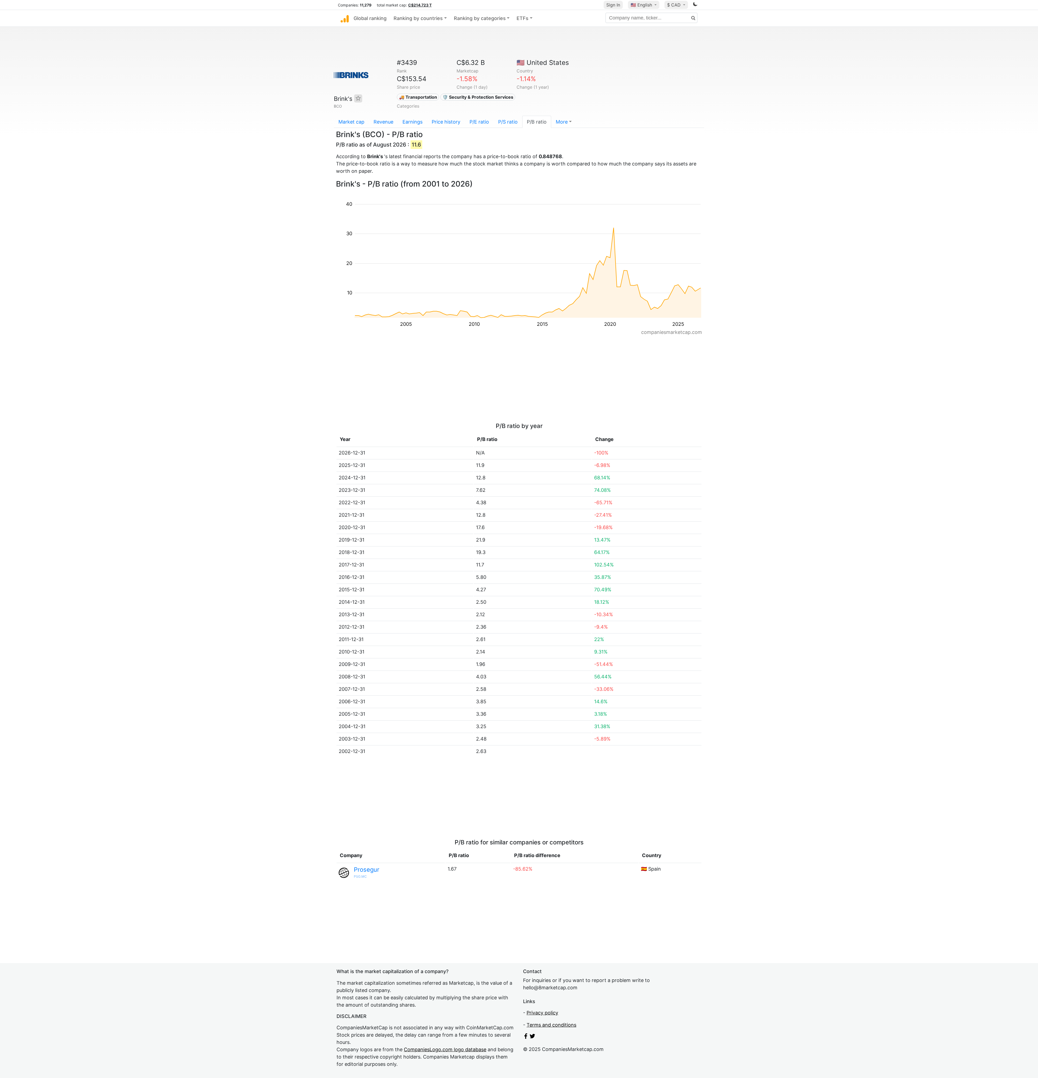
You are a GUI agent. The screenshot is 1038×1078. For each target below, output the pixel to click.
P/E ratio (479, 122)
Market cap (351, 122)
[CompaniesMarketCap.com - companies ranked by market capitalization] (345, 18)
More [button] (562, 122)
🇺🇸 (641, 5)
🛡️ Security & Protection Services (478, 97)
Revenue (383, 122)
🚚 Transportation (418, 97)
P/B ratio (537, 122)
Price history (446, 122)
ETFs (522, 18)
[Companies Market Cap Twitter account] (532, 1037)
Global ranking (370, 18)
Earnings (412, 122)
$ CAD (674, 5)
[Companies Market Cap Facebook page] (525, 1037)
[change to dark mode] (695, 5)
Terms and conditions (551, 1025)
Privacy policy (542, 1013)
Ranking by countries (418, 18)
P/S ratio (508, 122)
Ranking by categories (480, 18)
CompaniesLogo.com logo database (445, 1049)
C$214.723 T (420, 5)
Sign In (613, 5)
